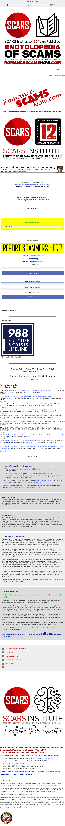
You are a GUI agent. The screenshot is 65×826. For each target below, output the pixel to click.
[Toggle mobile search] (58, 69)
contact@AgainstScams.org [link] (15, 763)
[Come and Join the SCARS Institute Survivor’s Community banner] (32, 166)
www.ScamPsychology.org (20, 476)
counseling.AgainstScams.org (45, 480)
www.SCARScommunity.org (45, 758)
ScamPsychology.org (45, 580)
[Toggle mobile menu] (61, 69)
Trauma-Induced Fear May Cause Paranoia (19, 410)
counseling (9, 482)
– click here (34, 628)
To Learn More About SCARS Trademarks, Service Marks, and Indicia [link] (22, 807)
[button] (32, 649)
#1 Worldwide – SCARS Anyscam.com (32, 441)
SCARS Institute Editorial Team (9, 396)
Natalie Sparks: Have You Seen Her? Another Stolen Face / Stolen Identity (42, 435)
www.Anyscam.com (37, 256)
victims (19, 521)
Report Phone (33, 297)
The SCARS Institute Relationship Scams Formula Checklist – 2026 (30, 390)
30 (32, 194)
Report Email (33, 273)
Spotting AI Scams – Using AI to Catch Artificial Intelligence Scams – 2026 (29, 415)
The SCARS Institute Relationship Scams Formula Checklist (32, 184)
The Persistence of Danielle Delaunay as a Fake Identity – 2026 (39, 396)
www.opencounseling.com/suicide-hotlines (28, 487)
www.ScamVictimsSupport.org (21, 469)
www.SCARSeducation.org (45, 473)
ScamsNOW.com (58, 580)
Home (50, 75)
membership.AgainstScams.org (32, 482)
